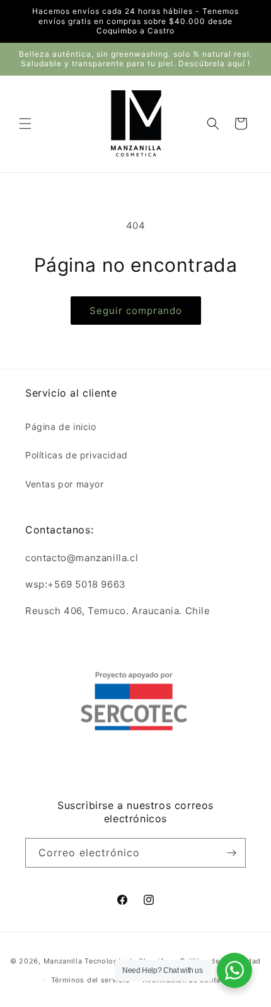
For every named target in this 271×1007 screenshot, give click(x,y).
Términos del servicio (90, 979)
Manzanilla (63, 960)
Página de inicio (60, 426)
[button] (25, 123)
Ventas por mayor (64, 484)
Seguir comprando (135, 311)
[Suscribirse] (231, 853)
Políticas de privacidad (76, 455)
